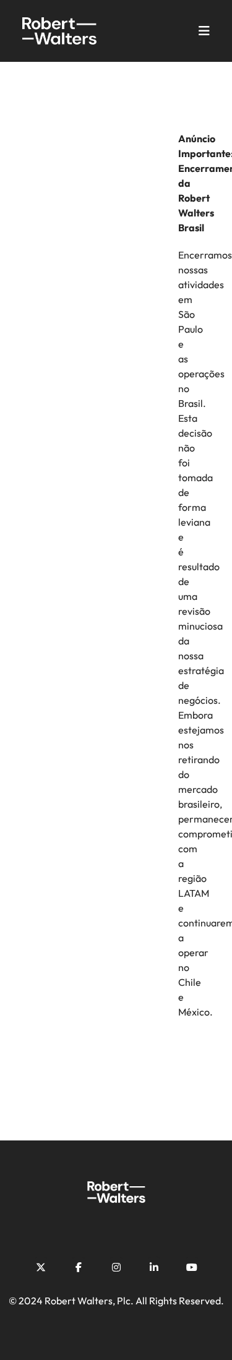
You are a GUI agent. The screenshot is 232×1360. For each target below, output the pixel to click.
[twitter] (41, 1267)
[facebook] (78, 1267)
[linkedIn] (154, 1267)
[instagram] (116, 1267)
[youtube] (192, 1267)
